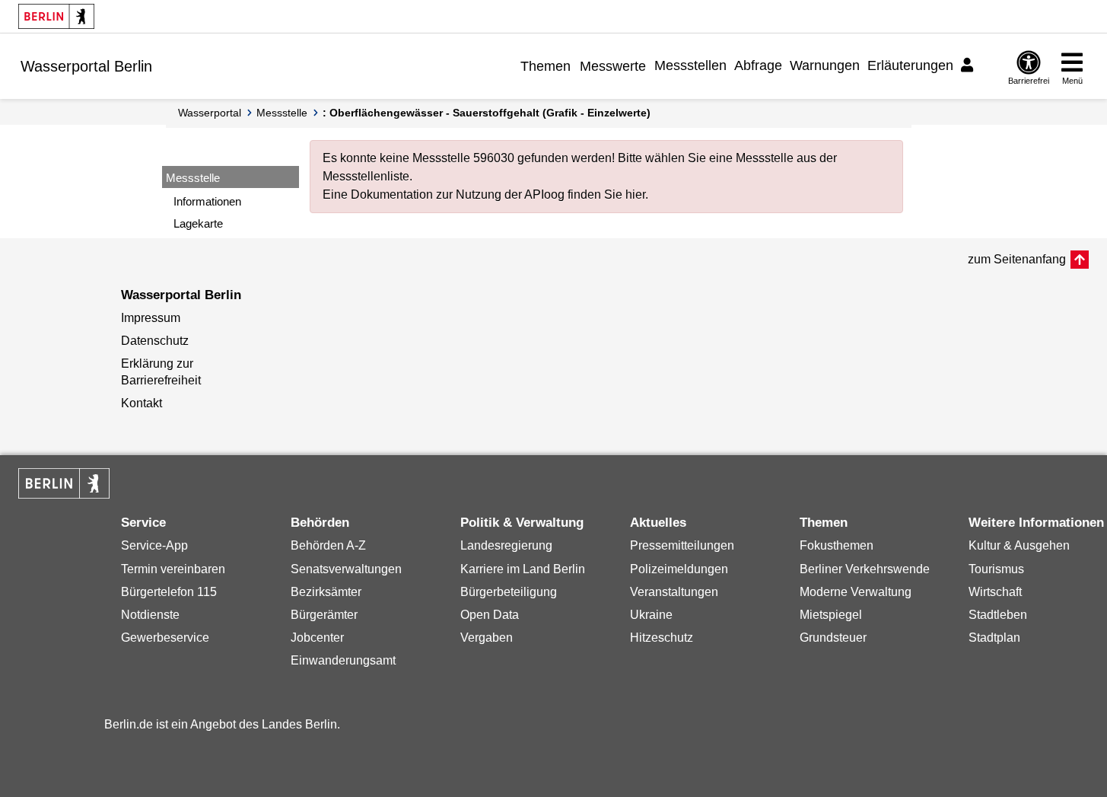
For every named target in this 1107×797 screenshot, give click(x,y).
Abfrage (758, 65)
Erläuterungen (910, 65)
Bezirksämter (326, 591)
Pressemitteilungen (682, 545)
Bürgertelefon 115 (169, 591)
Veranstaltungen (674, 591)
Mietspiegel (831, 614)
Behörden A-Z (328, 545)
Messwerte (613, 66)
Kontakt (141, 403)
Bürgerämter (324, 614)
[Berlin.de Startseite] (56, 16)
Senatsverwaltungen (346, 569)
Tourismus (996, 569)
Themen (545, 66)
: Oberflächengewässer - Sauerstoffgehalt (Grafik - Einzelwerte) (487, 113)
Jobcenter (317, 637)
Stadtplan (994, 637)
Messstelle (281, 113)
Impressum (150, 317)
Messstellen (690, 65)
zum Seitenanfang (1017, 259)
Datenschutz (155, 340)
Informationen (207, 201)
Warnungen (825, 65)
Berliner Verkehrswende (865, 569)
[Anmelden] (969, 65)
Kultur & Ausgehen (1019, 545)
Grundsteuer (833, 637)
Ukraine (651, 614)
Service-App (154, 545)
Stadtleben (998, 614)
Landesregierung (506, 545)
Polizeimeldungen (679, 569)
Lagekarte (198, 223)
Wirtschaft (995, 591)
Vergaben (486, 637)
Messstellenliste (366, 176)
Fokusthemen (836, 545)
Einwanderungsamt (343, 660)
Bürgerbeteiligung (508, 591)
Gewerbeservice (165, 637)
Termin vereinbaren (173, 569)
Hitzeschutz (661, 637)
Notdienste (150, 614)
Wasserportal (209, 113)
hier (635, 194)
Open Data (489, 614)
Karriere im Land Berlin (522, 569)
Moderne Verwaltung (855, 591)
